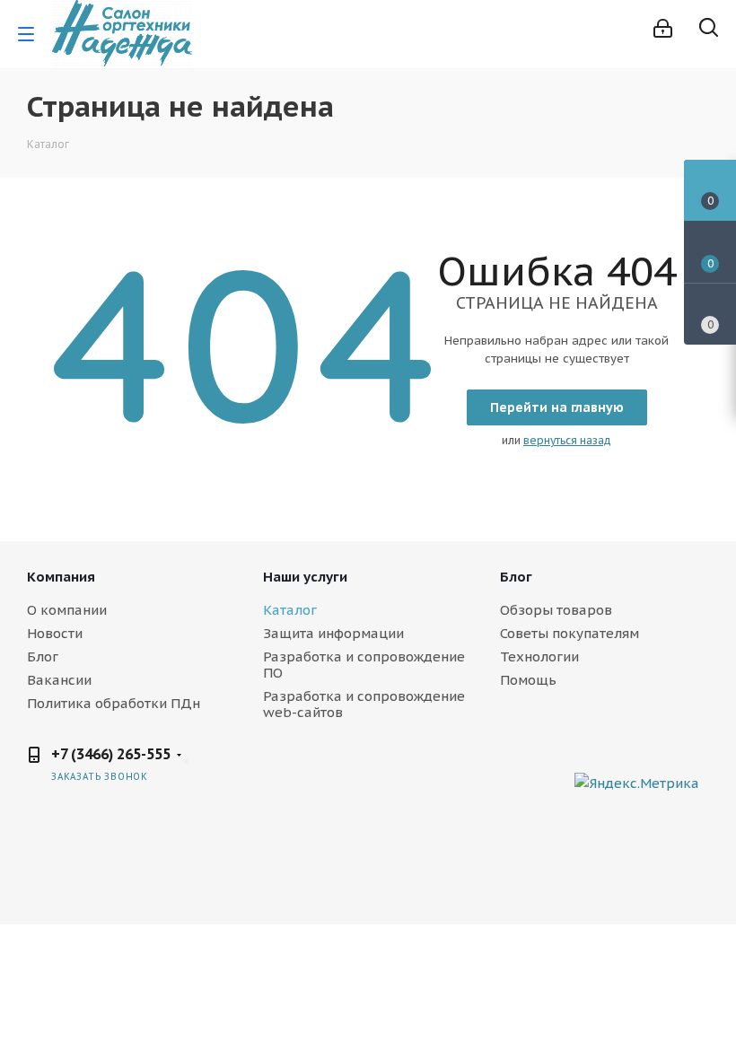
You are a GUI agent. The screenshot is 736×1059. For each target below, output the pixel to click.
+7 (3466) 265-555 (111, 754)
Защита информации (333, 633)
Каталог (290, 609)
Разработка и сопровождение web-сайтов (364, 704)
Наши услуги (305, 576)
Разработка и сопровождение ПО (364, 664)
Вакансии (59, 679)
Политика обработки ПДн (113, 703)
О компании (67, 609)
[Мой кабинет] (662, 28)
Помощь (528, 679)
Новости (55, 633)
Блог (42, 656)
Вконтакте (556, 768)
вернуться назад (567, 440)
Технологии (539, 656)
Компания (61, 576)
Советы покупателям (569, 633)
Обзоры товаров (556, 609)
